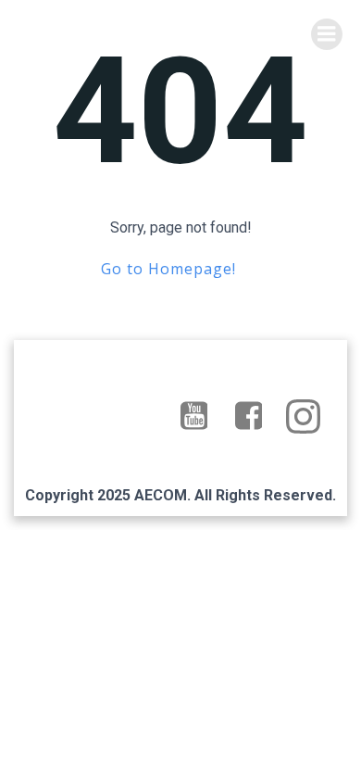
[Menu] (326, 34)
